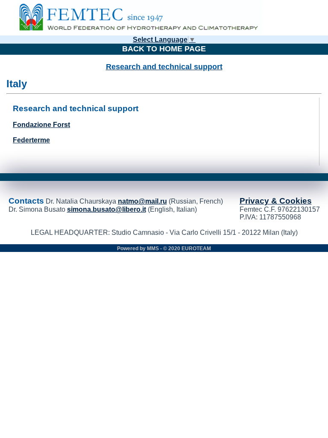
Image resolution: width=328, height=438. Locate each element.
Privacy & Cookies (276, 200)
